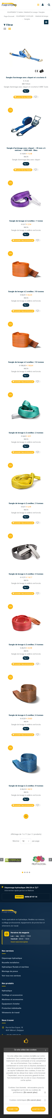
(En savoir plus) (30, 1092)
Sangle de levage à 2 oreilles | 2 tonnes (26, 433)
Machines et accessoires (12, 999)
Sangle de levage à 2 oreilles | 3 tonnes (26, 503)
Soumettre (13, 1109)
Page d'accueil (9, 16)
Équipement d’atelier (11, 1004)
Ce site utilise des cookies (25, 1050)
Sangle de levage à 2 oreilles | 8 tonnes (26, 786)
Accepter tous (38, 1109)
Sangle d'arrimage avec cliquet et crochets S (26, 77)
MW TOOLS (26, 84)
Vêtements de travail (10, 1013)
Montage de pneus (10, 971)
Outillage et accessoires (12, 995)
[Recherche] (48, 5)
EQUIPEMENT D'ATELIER (24, 16)
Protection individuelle (11, 1008)
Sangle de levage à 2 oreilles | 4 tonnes (26, 574)
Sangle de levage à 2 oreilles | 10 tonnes (26, 291)
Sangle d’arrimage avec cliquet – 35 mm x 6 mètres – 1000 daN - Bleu (26, 149)
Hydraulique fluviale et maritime (15, 967)
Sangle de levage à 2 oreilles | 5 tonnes (26, 645)
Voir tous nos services (11, 976)
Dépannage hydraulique (12, 958)
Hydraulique (7, 991)
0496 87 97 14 (26, 897)
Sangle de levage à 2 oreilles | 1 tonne (26, 221)
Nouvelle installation (10, 963)
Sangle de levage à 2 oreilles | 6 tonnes (26, 715)
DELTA (26, 157)
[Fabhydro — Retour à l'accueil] (9, 911)
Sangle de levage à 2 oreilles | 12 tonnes (26, 362)
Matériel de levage (41, 16)
